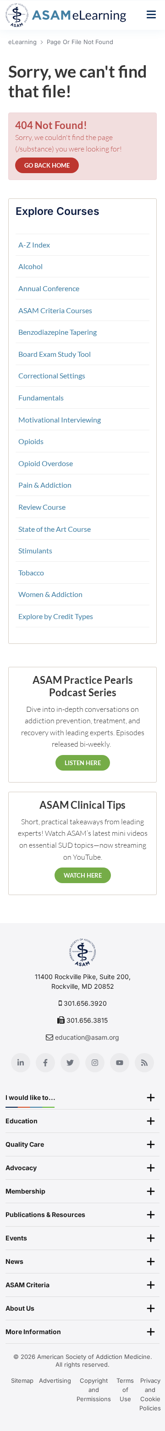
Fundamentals (41, 397)
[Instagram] (94, 1062)
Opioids (31, 441)
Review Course (42, 506)
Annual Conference (48, 288)
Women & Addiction (50, 594)
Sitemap (22, 1380)
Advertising (55, 1380)
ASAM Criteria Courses (55, 310)
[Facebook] (45, 1062)
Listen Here (83, 762)
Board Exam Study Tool (54, 353)
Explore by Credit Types (55, 616)
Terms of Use (125, 1390)
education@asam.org (87, 1037)
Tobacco (31, 572)
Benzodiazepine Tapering (57, 331)
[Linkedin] (20, 1062)
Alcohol (30, 266)
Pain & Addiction (45, 484)
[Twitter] (70, 1062)
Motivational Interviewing (59, 419)
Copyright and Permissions (94, 1390)
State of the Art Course (54, 528)
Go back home (47, 165)
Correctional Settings (51, 375)
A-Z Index (34, 244)
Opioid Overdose (45, 463)
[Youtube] (119, 1062)
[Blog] (144, 1062)
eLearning (22, 41)
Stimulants (35, 550)
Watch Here (83, 875)
